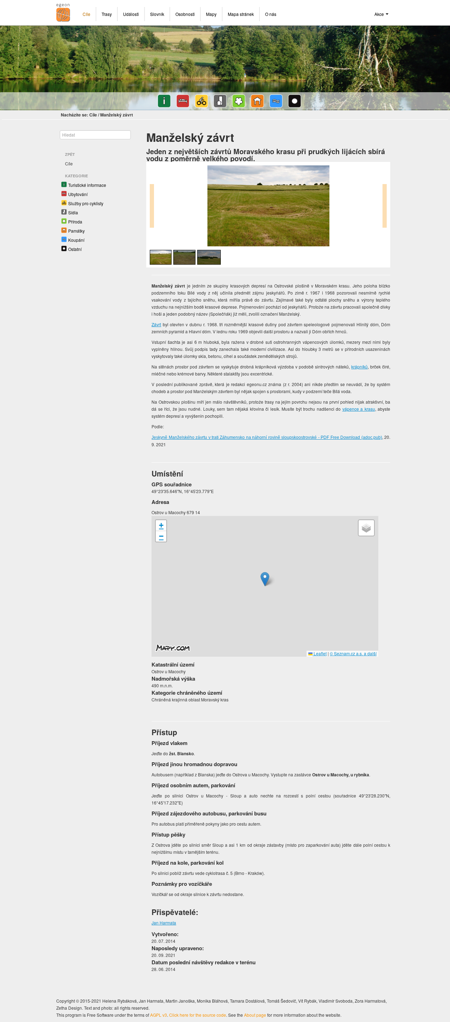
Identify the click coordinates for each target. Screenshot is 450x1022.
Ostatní (75, 249)
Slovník (157, 14)
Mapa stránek (241, 14)
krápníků (359, 367)
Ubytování (78, 194)
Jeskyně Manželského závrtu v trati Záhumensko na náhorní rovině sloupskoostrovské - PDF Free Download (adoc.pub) (267, 437)
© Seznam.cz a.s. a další (353, 653)
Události (131, 14)
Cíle (86, 14)
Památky (76, 231)
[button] (265, 579)
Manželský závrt (116, 115)
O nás (270, 14)
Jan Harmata (164, 923)
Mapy (211, 14)
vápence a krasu (358, 409)
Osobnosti (185, 14)
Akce (379, 14)
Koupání (76, 240)
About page (255, 1015)
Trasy (107, 14)
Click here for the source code (197, 1015)
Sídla (73, 212)
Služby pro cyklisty (85, 203)
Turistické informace (87, 185)
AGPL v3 (158, 1015)
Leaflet (320, 653)
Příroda (75, 222)
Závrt (156, 324)
